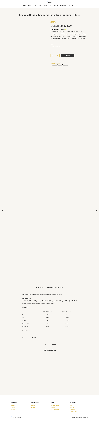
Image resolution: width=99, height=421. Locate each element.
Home (24, 5)
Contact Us (13, 409)
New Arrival (30, 5)
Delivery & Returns (55, 405)
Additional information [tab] (55, 287)
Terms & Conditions (55, 409)
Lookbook (13, 407)
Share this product (56, 63)
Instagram (33, 407)
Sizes (52, 44)
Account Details (73, 411)
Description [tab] (40, 287)
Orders (71, 405)
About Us (13, 405)
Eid (36, 5)
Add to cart (67, 55)
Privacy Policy (53, 407)
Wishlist (72, 407)
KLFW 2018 (41, 11)
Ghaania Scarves (54, 5)
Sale (40, 5)
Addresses (72, 409)
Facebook (33, 405)
